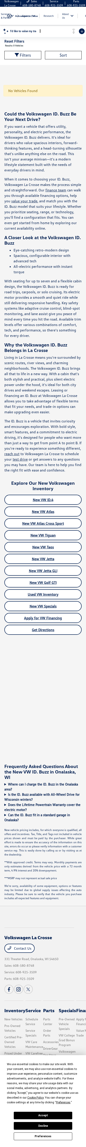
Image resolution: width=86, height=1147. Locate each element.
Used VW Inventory (43, 594)
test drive (20, 459)
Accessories (51, 1042)
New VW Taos (43, 547)
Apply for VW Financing (43, 618)
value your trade (24, 201)
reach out (11, 454)
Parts (49, 1010)
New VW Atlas (43, 511)
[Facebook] (9, 989)
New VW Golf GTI (43, 582)
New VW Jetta (43, 559)
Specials (67, 1010)
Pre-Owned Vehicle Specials (67, 1024)
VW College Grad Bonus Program (67, 1040)
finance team (55, 190)
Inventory (14, 1010)
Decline (43, 1125)
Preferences (43, 1136)
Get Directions (43, 629)
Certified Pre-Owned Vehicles (13, 1042)
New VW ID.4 (43, 499)
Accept (43, 1115)
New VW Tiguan (43, 535)
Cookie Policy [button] (35, 1097)
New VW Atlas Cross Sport (43, 523)
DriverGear (50, 1048)
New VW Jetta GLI (43, 570)
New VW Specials (43, 606)
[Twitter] (28, 989)
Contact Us (22, 948)
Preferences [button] (63, 1102)
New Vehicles (13, 1019)
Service (33, 1010)
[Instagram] (18, 989)
